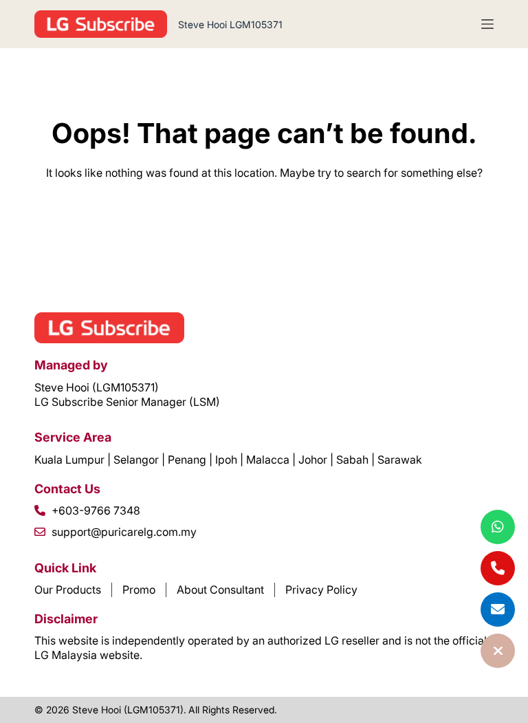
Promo (138, 589)
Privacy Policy (321, 589)
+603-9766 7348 (96, 510)
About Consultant (220, 589)
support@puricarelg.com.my (124, 532)
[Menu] (487, 24)
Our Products (67, 589)
